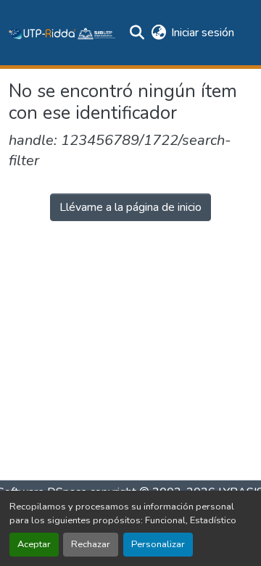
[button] (62, 32)
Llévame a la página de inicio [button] (130, 207)
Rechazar (90, 544)
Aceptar (34, 544)
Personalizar (158, 544)
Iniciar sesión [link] (202, 33)
